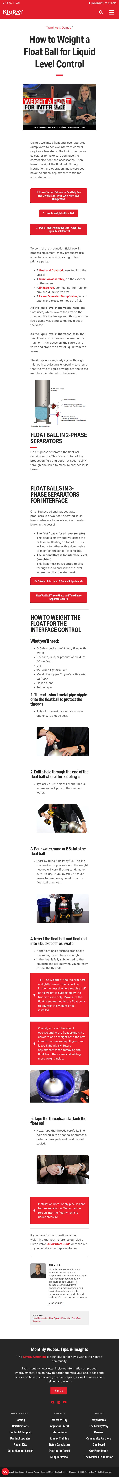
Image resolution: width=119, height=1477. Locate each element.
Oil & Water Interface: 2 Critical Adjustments (58, 581)
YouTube (65, 1402)
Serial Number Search (20, 1451)
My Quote (112, 3)
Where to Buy (59, 1420)
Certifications (20, 1426)
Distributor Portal (59, 1451)
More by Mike (55, 1303)
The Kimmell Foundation (98, 1457)
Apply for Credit (59, 1426)
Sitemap (72, 1472)
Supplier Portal (59, 1457)
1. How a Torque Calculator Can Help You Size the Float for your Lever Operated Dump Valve (58, 195)
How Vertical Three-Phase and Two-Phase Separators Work (59, 597)
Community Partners (98, 1438)
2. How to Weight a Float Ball (58, 213)
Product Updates (20, 1438)
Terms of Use (47, 1472)
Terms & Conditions (15, 1472)
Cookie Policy (61, 1472)
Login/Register (97, 3)
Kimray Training (59, 1438)
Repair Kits (20, 1444)
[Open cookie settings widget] (5, 1471)
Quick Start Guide (59, 1244)
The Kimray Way (98, 1426)
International (59, 1432)
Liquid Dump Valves (40, 1318)
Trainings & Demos (58, 27)
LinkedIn (59, 1402)
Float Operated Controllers (60, 1318)
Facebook (53, 1402)
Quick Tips (76, 1318)
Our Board (99, 1444)
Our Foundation (98, 1451)
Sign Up (58, 1390)
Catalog (20, 1420)
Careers (98, 1432)
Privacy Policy (32, 1472)
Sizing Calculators (59, 1444)
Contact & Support (20, 1432)
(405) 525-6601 (14, 3)
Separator (37, 1321)
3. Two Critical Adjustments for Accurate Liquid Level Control (58, 229)
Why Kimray (98, 1420)
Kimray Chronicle (34, 1356)
